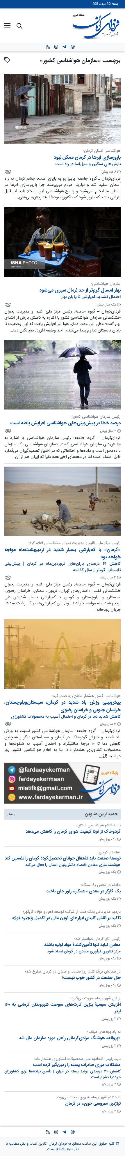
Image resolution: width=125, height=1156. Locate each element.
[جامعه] (7, 171)
